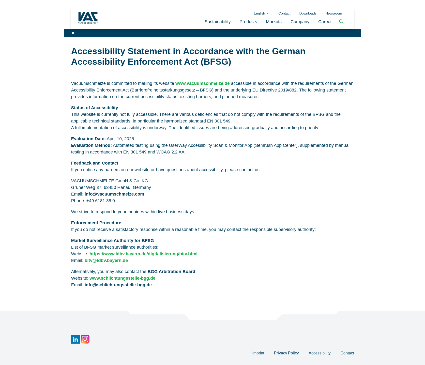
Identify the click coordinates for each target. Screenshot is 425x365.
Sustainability (218, 21)
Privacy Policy (287, 353)
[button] (341, 21)
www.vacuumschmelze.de (202, 83)
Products (248, 21)
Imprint (258, 353)
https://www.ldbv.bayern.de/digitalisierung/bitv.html (143, 253)
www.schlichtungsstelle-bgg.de (122, 278)
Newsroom (333, 13)
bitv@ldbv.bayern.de (106, 260)
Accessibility (320, 353)
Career (325, 21)
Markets (274, 21)
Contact (284, 13)
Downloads (308, 13)
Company (299, 21)
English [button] (260, 13)
